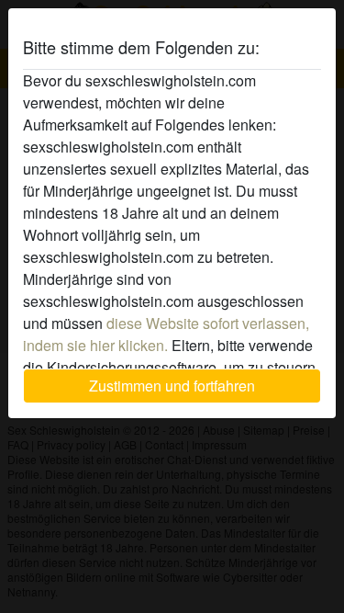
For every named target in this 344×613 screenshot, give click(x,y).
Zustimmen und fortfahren (172, 385)
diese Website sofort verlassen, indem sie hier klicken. (166, 334)
